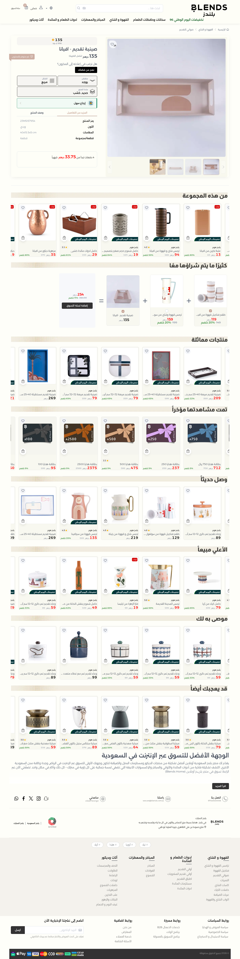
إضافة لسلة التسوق (77, 305)
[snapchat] (46, 799)
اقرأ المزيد (220, 786)
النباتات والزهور (109, 899)
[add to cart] (188, 238)
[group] (166, 167)
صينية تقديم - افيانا (123, 315)
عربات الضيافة (221, 894)
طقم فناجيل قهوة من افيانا (211, 314)
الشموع (150, 875)
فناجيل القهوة (221, 870)
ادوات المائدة (184, 888)
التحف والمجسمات (107, 865)
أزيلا (96, 844)
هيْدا (112, 844)
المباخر (151, 865)
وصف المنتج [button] (36, 112)
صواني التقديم (186, 29)
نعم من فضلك (86, 69)
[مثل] (229, 208)
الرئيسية (221, 29)
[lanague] (49, 8)
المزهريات (112, 889)
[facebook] (24, 799)
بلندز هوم (216, 247)
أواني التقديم (185, 869)
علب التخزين (111, 894)
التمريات (224, 880)
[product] (202, 222)
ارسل (18, 930)
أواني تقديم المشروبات (179, 874)
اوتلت (217, 207)
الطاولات (112, 870)
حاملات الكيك (221, 889)
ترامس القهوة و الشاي (216, 865)
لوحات (114, 880)
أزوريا (128, 844)
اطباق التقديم (184, 878)
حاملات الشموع (108, 885)
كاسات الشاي (222, 885)
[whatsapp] (16, 799)
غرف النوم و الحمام (106, 904)
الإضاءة (113, 875)
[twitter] (31, 799)
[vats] (52, 823)
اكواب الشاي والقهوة (217, 899)
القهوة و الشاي (205, 29)
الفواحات (150, 870)
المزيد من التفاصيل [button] (77, 112)
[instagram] (39, 799)
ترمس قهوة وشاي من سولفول (167, 314)
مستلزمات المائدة (182, 883)
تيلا (143, 844)
